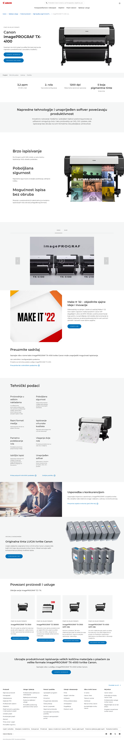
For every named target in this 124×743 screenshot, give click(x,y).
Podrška (29, 75)
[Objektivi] (65, 8)
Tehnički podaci (14, 75)
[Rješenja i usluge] (90, 8)
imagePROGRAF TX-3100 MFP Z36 (73, 626)
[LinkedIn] (110, 734)
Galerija (22, 75)
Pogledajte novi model (13, 60)
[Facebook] (106, 734)
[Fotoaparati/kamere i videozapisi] (57, 8)
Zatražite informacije (13, 54)
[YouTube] (119, 734)
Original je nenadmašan (13, 536)
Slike (65, 230)
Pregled (5, 75)
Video (58, 230)
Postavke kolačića (112, 729)
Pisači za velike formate (11, 27)
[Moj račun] (119, 3)
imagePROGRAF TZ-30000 (48, 625)
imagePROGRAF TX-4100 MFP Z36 (98, 626)
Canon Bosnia (7, 734)
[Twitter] (115, 734)
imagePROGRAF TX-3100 (21, 625)
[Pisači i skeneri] (77, 8)
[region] (62, 261)
